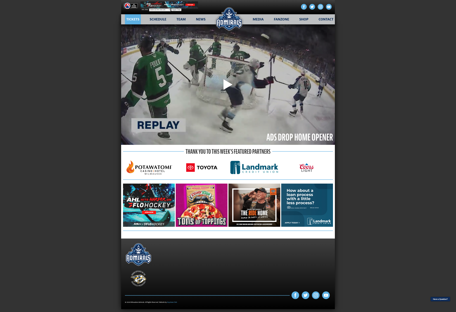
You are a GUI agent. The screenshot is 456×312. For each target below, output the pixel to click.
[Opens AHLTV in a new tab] (169, 8)
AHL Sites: (145, 10)
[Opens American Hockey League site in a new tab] (130, 6)
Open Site (176, 10)
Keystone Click (172, 302)
